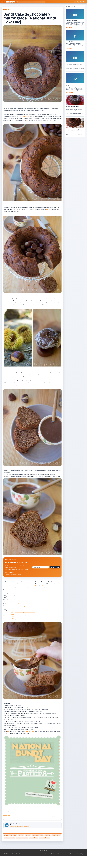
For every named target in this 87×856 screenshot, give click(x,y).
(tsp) (13, 604)
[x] (78, 2)
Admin (81, 853)
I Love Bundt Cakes (24, 116)
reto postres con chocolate (10, 835)
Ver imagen (6, 815)
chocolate (27, 835)
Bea (27, 120)
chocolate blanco (33, 837)
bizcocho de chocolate (37, 835)
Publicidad (58, 853)
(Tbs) (12, 612)
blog (47, 209)
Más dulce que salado (16, 825)
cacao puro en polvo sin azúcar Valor (25, 612)
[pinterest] (81, 2)
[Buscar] (43, 2)
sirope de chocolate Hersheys (17, 606)
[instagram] (83, 2)
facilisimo (10, 2)
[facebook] (75, 2)
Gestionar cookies (73, 853)
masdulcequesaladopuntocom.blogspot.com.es (20, 826)
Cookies (53, 853)
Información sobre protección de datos (13, 574)
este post (21, 584)
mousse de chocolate (44, 837)
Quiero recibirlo (55, 567)
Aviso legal (42, 853)
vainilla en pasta (21, 604)
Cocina (6, 9)
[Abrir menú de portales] (2, 2)
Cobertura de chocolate (22, 837)
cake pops (47, 835)
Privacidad (47, 853)
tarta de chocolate (56, 835)
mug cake (21, 835)
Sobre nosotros (65, 853)
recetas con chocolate (9, 837)
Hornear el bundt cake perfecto (27, 585)
